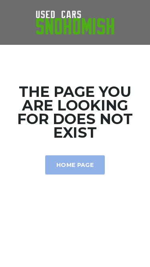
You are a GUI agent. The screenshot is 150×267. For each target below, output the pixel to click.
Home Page (75, 165)
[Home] (75, 22)
